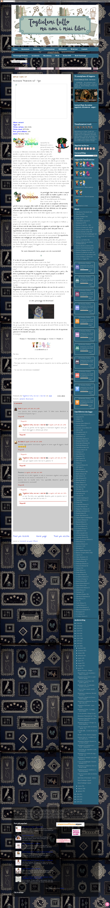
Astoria (78, 430)
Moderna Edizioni (81, 544)
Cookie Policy (80, 140)
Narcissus (79, 548)
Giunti (78, 502)
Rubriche (36, 49)
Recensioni (25, 49)
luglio (79, 660)
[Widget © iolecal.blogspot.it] (107, 907)
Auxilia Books (80, 434)
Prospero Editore (80, 574)
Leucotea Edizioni (81, 535)
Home (15, 49)
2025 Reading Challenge (84, 276)
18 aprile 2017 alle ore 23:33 (33, 442)
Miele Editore (79, 541)
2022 (78, 633)
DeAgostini (79, 456)
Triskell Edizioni (80, 605)
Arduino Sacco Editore (82, 423)
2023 (78, 631)
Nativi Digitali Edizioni (82, 550)
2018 (78, 643)
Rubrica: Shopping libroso (83, 250)
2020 (78, 638)
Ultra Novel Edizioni (81, 607)
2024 (78, 628)
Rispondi (21, 416)
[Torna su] (107, 904)
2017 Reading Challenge (84, 385)
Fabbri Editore (80, 482)
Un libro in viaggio (81, 259)
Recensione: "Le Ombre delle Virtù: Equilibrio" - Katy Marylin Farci (69, 68)
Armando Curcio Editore (83, 428)
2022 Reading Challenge (84, 317)
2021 (78, 636)
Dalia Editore (79, 454)
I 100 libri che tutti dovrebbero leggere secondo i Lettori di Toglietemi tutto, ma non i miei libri (37, 877)
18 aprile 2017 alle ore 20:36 (30, 408)
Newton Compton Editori (83, 552)
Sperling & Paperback (82, 596)
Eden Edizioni (79, 469)
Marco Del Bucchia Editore (83, 539)
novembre (81, 650)
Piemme (78, 568)
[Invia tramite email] (58, 396)
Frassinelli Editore (81, 491)
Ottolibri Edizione (81, 559)
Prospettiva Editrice (81, 577)
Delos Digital (79, 458)
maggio (80, 665)
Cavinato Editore (80, 450)
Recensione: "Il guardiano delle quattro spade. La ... (86, 681)
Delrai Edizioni (80, 460)
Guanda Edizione (80, 506)
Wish (57, 55)
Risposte (24, 421)
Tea (77, 601)
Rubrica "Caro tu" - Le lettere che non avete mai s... (87, 738)
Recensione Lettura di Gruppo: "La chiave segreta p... (87, 723)
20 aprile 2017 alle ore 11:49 (33, 472)
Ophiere (78, 555)
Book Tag (78, 218)
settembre (81, 655)
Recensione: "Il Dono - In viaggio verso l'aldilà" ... (86, 710)
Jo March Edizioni (81, 520)
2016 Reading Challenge (84, 398)
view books (92, 272)
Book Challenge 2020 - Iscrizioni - (31, 843)
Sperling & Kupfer (81, 594)
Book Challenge (80, 55)
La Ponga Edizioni (81, 528)
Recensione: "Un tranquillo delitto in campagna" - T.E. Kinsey (33, 68)
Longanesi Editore (81, 537)
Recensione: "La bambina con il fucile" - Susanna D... (86, 746)
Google (93, 140)
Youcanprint (79, 612)
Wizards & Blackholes (82, 609)
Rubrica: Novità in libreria (83, 246)
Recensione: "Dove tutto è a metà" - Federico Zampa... (87, 677)
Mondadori (79, 546)
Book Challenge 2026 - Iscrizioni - (85, 80)
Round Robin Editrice (82, 583)
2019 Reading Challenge (84, 358)
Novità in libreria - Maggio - (85, 670)
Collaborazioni (49, 49)
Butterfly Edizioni (81, 445)
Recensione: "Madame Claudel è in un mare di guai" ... (87, 742)
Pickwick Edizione (81, 566)
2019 (78, 641)
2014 (78, 799)
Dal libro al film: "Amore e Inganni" (87, 735)
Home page (41, 536)
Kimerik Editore (80, 522)
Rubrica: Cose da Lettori (82, 229)
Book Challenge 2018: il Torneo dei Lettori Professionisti (37, 852)
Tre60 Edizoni (80, 603)
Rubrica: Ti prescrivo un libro (84, 252)
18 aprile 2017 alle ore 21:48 (57, 425)
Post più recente (21, 536)
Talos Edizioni (80, 598)
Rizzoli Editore (80, 581)
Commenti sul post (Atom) (29, 541)
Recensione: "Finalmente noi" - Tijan (87, 716)
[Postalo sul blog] (59, 396)
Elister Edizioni (80, 474)
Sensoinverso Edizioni (82, 587)
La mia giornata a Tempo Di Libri (87, 713)
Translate (26, 64)
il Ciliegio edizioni (81, 616)
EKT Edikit (79, 467)
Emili (19, 408)
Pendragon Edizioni (81, 563)
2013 (78, 802)
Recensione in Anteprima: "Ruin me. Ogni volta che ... (87, 702)
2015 (78, 797)
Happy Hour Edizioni (82, 509)
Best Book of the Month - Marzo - (87, 778)
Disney (78, 463)
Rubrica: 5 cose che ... (82, 225)
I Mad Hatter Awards (82, 221)
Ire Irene (21, 442)
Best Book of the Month (82, 212)
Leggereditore (80, 531)
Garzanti (21, 122)
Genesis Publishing (81, 498)
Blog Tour (79, 214)
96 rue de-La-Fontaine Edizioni (84, 414)
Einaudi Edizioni (80, 471)
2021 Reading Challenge (84, 331)
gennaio (80, 791)
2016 (78, 794)
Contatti (84, 49)
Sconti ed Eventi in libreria (83, 257)
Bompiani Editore (81, 441)
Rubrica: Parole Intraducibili (84, 248)
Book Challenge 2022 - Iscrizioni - (31, 868)
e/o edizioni (79, 614)
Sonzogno (78, 592)
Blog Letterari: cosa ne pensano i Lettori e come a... (86, 673)
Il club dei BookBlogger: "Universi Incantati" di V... (87, 762)
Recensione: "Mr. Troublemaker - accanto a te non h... (86, 685)
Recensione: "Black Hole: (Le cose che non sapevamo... (86, 719)
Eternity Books (80, 480)
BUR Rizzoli (79, 436)
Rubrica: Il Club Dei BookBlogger (85, 234)
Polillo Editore (80, 572)
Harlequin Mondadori (82, 511)
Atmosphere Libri (81, 432)
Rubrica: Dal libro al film (83, 232)
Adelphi (78, 419)
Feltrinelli (78, 489)
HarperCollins (80, 513)
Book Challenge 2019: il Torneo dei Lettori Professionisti (37, 860)
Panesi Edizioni (80, 561)
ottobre (80, 653)
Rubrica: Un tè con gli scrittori (84, 254)
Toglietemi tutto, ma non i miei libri (34, 425)
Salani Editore (80, 585)
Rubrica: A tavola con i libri (83, 227)
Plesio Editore (80, 570)
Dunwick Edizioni (81, 465)
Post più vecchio (61, 536)
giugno (80, 663)
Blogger (62, 888)
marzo (80, 786)
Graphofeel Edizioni (81, 504)
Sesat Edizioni (80, 590)
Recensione (29, 399)
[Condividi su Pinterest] (64, 396)
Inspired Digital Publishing (83, 517)
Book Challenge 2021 (28, 835)
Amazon (78, 421)
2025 (78, 626)
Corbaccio (79, 452)
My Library (47, 55)
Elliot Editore (79, 476)
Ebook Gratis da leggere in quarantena (32, 827)
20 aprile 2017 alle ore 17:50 (57, 493)
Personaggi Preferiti (20, 55)
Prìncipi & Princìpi (81, 579)
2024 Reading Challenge (84, 290)
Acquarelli (79, 417)
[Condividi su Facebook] (62, 396)
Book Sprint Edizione (82, 443)
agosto (80, 658)
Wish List (74, 49)
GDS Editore (79, 493)
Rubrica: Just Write (81, 240)
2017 (78, 646)
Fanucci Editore (80, 485)
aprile (79, 668)
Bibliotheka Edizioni (81, 439)
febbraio (80, 788)
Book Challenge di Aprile (84, 780)
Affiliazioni (62, 49)
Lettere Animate (80, 533)
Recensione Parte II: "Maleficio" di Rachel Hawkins (87, 770)
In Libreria (35, 55)
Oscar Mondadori (81, 557)
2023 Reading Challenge (84, 304)
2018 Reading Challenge (84, 371)
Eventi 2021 (67, 55)
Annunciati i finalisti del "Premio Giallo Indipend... (86, 698)
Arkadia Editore (80, 425)
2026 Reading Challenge (84, 263)
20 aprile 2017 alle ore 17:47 (57, 458)
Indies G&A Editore (81, 515)
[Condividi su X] (61, 396)
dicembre (80, 648)
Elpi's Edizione (80, 478)
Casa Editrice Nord (81, 447)
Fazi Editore (79, 487)
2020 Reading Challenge (84, 344)
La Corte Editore (80, 526)
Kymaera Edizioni (81, 524)
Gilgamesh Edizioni (81, 500)
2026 (78, 623)
